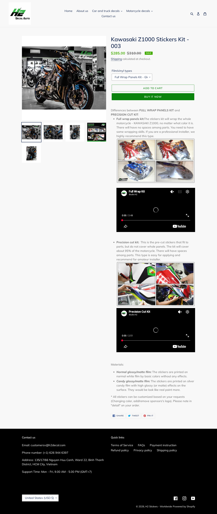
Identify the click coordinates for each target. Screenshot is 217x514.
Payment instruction (163, 445)
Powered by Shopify (184, 506)
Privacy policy (143, 450)
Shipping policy (167, 450)
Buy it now (153, 96)
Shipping (116, 58)
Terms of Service (122, 445)
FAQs (141, 445)
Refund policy (120, 450)
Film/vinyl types (122, 71)
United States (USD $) (39, 498)
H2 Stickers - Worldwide (158, 506)
